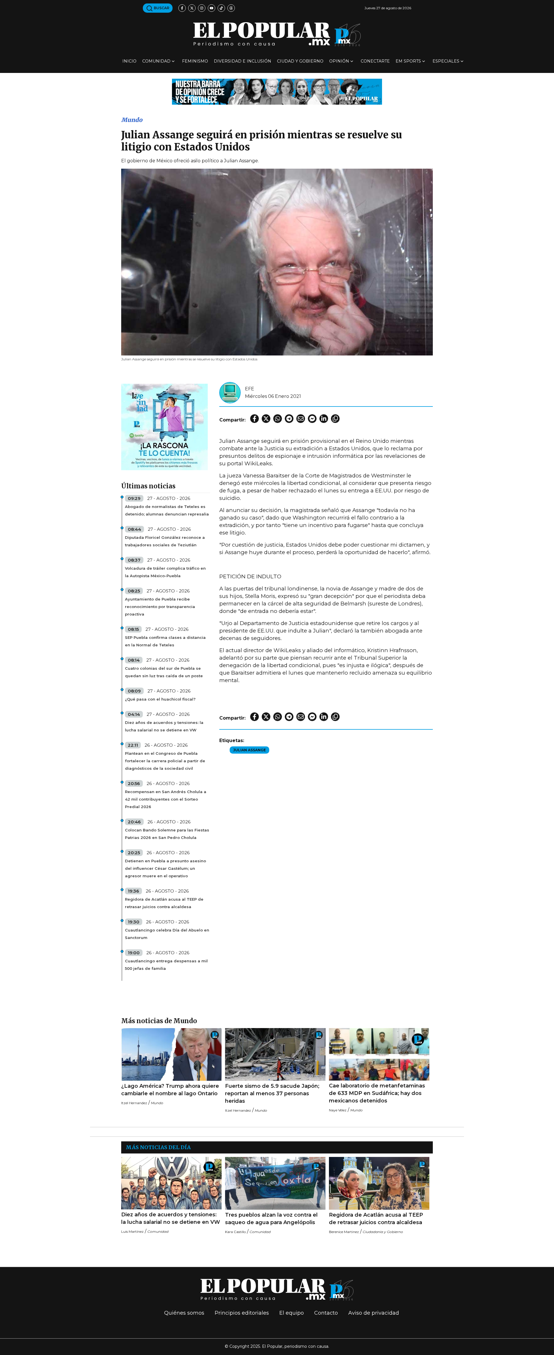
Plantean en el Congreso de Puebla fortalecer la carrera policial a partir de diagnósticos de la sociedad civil (165, 761)
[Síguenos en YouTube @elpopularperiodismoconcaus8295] (211, 8)
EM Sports (408, 61)
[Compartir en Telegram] (289, 418)
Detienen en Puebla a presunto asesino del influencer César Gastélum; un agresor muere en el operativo (165, 868)
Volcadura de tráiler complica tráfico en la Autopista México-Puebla (165, 572)
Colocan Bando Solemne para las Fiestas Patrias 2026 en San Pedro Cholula (167, 834)
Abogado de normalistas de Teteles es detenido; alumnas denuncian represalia (167, 510)
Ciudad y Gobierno (300, 61)
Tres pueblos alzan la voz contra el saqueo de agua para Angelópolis (271, 1219)
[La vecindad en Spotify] (164, 426)
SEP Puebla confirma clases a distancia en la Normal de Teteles (165, 641)
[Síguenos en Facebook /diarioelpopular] (182, 8)
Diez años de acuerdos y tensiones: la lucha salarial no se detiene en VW (164, 726)
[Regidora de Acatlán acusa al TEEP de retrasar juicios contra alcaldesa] (379, 1183)
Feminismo (195, 61)
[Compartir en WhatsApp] (277, 418)
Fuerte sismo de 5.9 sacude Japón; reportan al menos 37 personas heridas (272, 1093)
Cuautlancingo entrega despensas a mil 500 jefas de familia (166, 965)
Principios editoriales (242, 1313)
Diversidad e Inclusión (242, 61)
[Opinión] (277, 91)
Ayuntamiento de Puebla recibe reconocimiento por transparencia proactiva (160, 606)
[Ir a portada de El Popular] (277, 34)
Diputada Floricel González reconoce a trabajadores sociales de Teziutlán (165, 541)
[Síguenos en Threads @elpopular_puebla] (231, 8)
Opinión (339, 61)
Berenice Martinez (344, 1232)
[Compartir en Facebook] (254, 418)
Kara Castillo (235, 1232)
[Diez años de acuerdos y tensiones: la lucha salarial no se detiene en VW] (171, 1183)
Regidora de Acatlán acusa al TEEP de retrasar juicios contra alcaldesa (164, 903)
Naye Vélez (338, 1110)
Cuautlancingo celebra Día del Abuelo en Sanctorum (167, 934)
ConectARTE (375, 61)
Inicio (129, 61)
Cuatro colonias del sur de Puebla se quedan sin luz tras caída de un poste (164, 672)
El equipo (291, 1313)
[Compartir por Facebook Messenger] (312, 418)
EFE (249, 389)
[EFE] (230, 392)
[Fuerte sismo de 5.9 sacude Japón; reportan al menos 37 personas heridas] (275, 1054)
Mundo (131, 119)
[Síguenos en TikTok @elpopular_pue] (221, 8)
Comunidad (156, 61)
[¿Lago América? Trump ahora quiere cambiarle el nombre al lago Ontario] (171, 1054)
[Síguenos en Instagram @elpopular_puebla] (201, 8)
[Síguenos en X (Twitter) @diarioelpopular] (192, 8)
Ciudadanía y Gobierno (383, 1232)
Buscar (161, 8)
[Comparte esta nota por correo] (300, 418)
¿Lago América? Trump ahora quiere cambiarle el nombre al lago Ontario (170, 1090)
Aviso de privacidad (373, 1313)
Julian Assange (249, 750)
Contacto (326, 1313)
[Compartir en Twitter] (266, 418)
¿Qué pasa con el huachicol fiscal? (160, 699)
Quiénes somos (184, 1313)
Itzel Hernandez (134, 1103)
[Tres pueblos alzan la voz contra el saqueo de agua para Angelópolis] (275, 1183)
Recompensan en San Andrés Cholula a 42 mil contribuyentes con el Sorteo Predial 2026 (165, 799)
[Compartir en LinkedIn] (323, 418)
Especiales (446, 61)
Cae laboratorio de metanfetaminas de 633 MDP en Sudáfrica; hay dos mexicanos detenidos (377, 1093)
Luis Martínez (132, 1231)
